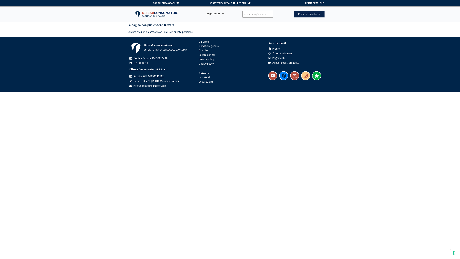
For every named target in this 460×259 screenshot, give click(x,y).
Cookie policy (206, 63)
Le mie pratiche (314, 3)
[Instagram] (305, 75)
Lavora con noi (207, 54)
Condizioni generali (209, 46)
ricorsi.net (204, 77)
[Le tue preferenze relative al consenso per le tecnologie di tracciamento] (453, 252)
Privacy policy (206, 59)
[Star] (316, 75)
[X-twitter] (294, 75)
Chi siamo (204, 41)
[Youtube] (272, 75)
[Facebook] (283, 75)
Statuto (203, 50)
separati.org (206, 81)
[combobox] (257, 14)
